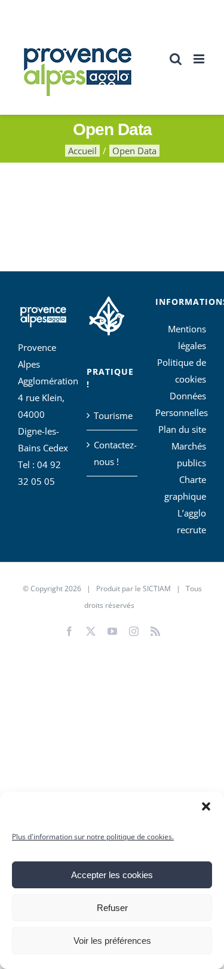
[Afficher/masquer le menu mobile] (200, 59)
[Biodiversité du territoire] (107, 314)
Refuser (112, 908)
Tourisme (112, 415)
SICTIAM (157, 588)
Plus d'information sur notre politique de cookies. (93, 837)
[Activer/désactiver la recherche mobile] (176, 59)
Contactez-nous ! (112, 453)
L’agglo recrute (191, 521)
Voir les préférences (112, 941)
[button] (206, 806)
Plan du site (182, 429)
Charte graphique (185, 487)
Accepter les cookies (112, 875)
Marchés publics (188, 454)
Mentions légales (187, 337)
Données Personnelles (180, 404)
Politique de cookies (181, 370)
